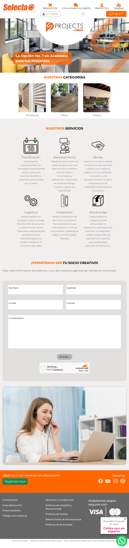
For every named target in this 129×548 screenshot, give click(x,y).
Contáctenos (10, 500)
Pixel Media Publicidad (104, 540)
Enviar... (65, 356)
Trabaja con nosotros (15, 515)
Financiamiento (12, 510)
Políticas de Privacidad (59, 524)
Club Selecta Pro (12, 505)
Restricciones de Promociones (63, 519)
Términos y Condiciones (59, 500)
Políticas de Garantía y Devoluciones (59, 507)
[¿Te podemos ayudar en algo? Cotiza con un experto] (121, 541)
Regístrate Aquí (15, 481)
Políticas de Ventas (57, 514)
